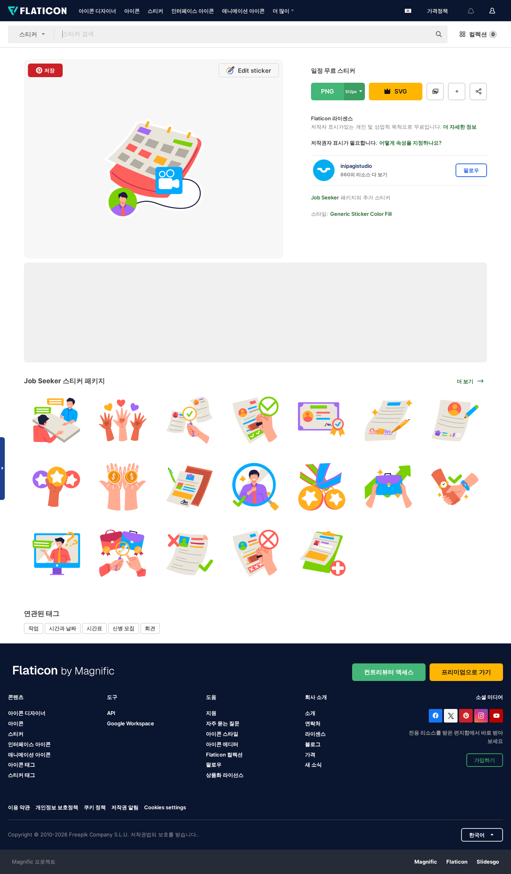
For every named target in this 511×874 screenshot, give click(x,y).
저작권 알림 (125, 807)
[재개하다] (455, 420)
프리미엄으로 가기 (466, 672)
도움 (211, 697)
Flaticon (456, 861)
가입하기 (484, 760)
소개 (310, 713)
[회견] (56, 420)
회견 (150, 628)
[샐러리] (122, 486)
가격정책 (437, 11)
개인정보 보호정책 (57, 807)
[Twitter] (451, 716)
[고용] (255, 486)
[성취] (322, 486)
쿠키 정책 (95, 807)
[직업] (388, 486)
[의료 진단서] (322, 553)
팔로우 (214, 764)
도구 (112, 697)
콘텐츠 (16, 697)
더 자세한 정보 (460, 126)
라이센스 (315, 734)
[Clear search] (421, 34)
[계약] (388, 420)
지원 (211, 713)
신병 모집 (124, 628)
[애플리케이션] (189, 486)
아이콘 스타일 (222, 734)
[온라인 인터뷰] (56, 553)
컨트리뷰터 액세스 (389, 672)
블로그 (313, 744)
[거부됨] (255, 553)
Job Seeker (325, 197)
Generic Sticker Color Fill (361, 214)
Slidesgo (488, 861)
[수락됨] (255, 420)
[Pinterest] (466, 716)
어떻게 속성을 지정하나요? (410, 142)
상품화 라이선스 (225, 775)
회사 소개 (316, 697)
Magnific (425, 861)
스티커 (155, 11)
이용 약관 (19, 807)
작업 (33, 628)
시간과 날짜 (62, 628)
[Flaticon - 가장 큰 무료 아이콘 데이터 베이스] (37, 10)
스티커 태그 (21, 775)
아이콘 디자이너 (97, 11)
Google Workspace (130, 723)
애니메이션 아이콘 (243, 11)
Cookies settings (165, 807)
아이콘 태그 (21, 764)
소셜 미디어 (489, 697)
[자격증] (322, 420)
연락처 (313, 723)
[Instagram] (481, 716)
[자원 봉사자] (122, 420)
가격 (310, 754)
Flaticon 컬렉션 (224, 754)
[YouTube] (496, 716)
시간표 (94, 628)
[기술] (56, 486)
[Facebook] (435, 716)
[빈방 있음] (189, 420)
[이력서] (189, 553)
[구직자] (122, 553)
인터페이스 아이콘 (192, 11)
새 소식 (313, 764)
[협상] (455, 486)
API (111, 713)
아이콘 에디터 (222, 744)
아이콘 (132, 11)
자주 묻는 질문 (223, 723)
